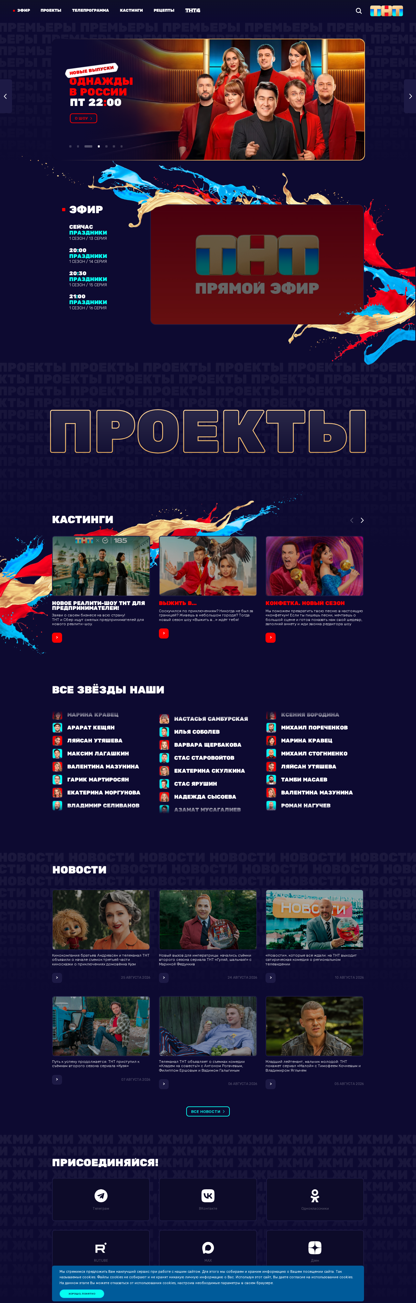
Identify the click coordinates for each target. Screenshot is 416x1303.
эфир (23, 11)
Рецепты (164, 11)
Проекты (51, 11)
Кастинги (131, 11)
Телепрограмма (90, 11)
